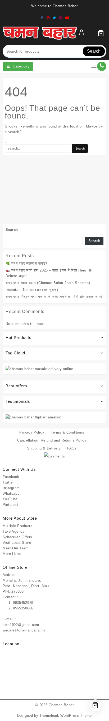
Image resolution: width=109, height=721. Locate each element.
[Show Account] (81, 33)
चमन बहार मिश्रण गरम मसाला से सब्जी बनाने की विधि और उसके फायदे (54, 297)
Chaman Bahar (61, 705)
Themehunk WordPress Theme (65, 716)
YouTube (10, 499)
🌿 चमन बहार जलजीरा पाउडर (26, 263)
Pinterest (10, 505)
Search (94, 51)
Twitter (8, 482)
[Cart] (101, 33)
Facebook (11, 477)
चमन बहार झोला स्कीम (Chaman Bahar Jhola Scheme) (48, 283)
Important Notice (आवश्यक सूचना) (32, 290)
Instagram (11, 488)
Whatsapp (11, 493)
